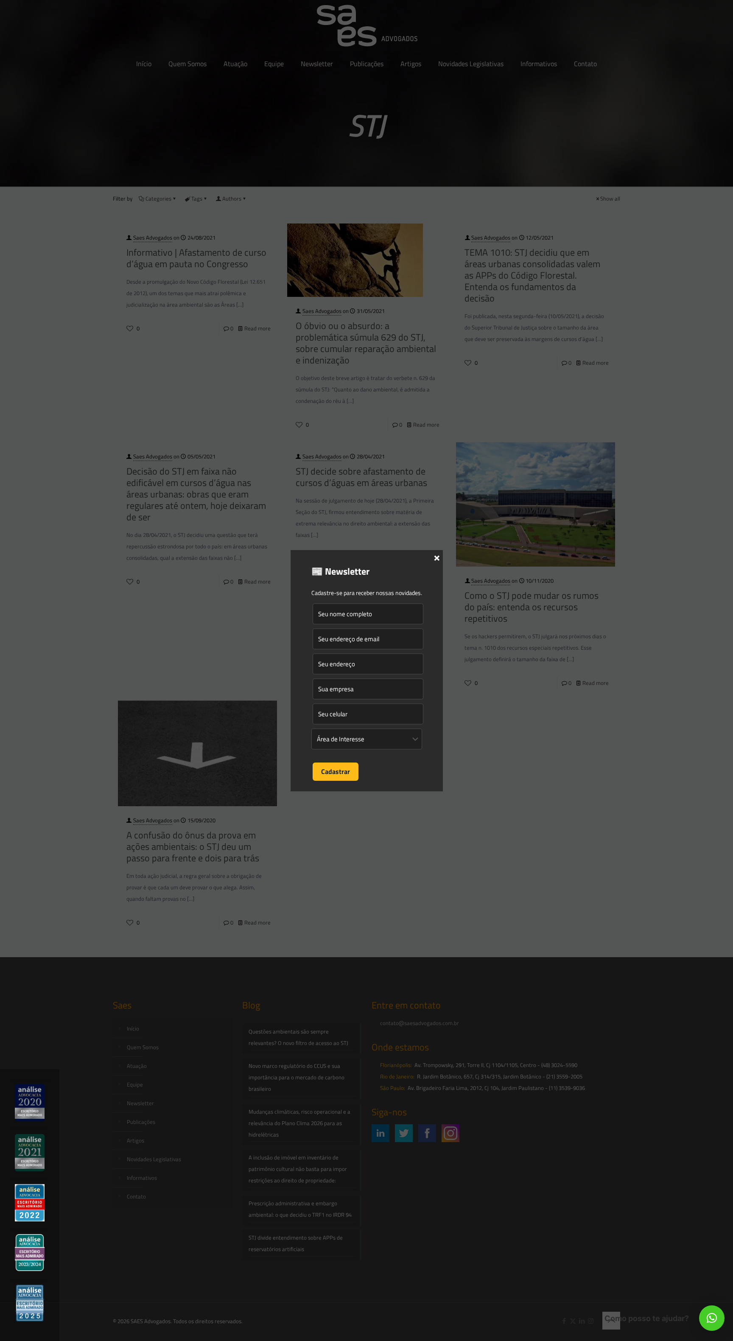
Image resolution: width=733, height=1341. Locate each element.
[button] (712, 1318)
